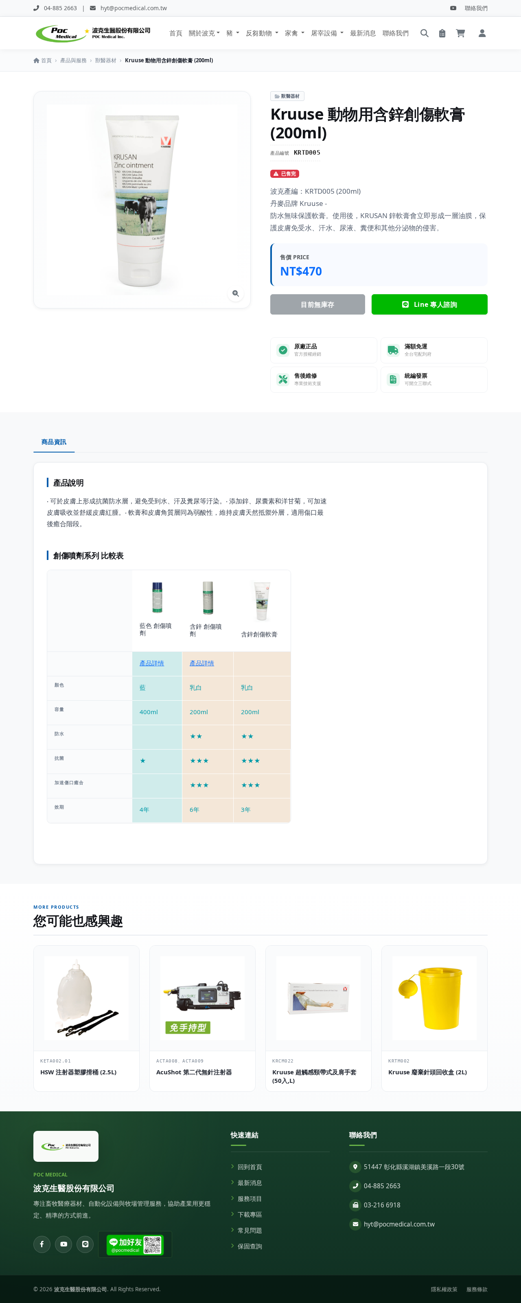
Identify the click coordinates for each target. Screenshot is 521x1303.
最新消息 (363, 32)
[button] (482, 32)
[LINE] (85, 1244)
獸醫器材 (105, 60)
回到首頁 (250, 1167)
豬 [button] (230, 32)
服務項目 (250, 1198)
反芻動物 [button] (260, 32)
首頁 (175, 32)
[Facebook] (41, 1244)
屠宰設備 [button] (325, 32)
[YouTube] (453, 8)
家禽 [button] (292, 32)
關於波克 (202, 32)
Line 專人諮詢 (434, 304)
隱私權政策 (444, 1289)
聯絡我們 (476, 8)
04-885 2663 (382, 1186)
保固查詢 (250, 1246)
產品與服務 (73, 60)
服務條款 (477, 1289)
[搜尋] (424, 33)
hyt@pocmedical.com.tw (399, 1224)
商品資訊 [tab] (54, 441)
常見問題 (250, 1230)
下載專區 (250, 1214)
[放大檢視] (236, 293)
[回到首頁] (66, 1146)
